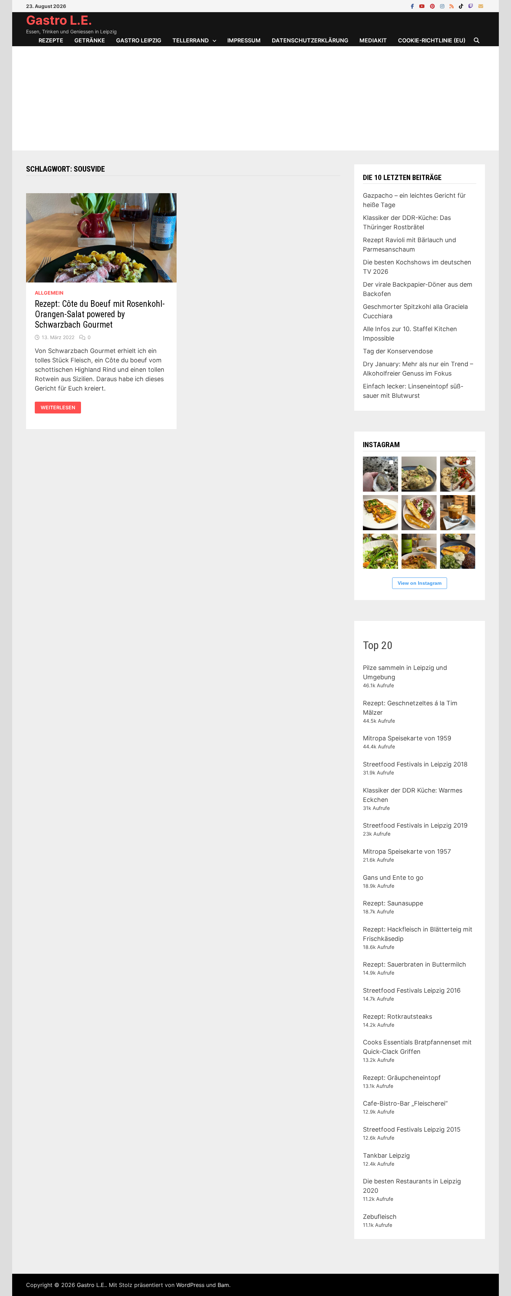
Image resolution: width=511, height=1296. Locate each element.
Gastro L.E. (59, 20)
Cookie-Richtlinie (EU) (431, 40)
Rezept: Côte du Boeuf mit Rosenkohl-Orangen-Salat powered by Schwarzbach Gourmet (100, 314)
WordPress (190, 1284)
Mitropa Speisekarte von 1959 (407, 738)
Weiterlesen (59, 407)
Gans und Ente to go (393, 877)
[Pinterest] (433, 5)
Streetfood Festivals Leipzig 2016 (412, 990)
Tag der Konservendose (398, 351)
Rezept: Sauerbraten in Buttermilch (414, 964)
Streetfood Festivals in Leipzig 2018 (415, 764)
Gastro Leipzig (138, 40)
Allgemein (49, 293)
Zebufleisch (380, 1216)
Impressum (244, 40)
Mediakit (373, 40)
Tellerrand (190, 40)
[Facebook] (413, 5)
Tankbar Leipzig (386, 1155)
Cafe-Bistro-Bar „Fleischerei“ (405, 1103)
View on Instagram (419, 583)
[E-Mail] (481, 5)
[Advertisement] (255, 98)
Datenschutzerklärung (310, 40)
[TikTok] (462, 5)
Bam (223, 1284)
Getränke (89, 40)
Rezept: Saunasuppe (393, 903)
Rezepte (51, 40)
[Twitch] (472, 5)
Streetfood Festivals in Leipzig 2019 (415, 825)
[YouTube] (422, 5)
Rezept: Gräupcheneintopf (402, 1077)
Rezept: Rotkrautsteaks (397, 1016)
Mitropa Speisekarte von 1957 (407, 851)
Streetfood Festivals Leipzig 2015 (412, 1129)
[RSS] (452, 5)
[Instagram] (443, 5)
